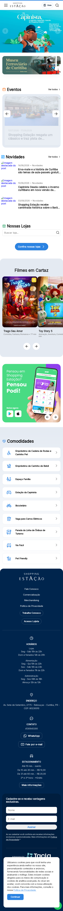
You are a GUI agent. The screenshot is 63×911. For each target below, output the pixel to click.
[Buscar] (57, 5)
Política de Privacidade (31, 606)
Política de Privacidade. (24, 890)
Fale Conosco (31, 589)
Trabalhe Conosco (31, 612)
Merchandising (31, 600)
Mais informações (31, 785)
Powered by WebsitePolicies (19, 902)
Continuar (15, 897)
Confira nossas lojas (29, 246)
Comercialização (31, 594)
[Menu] (5, 5)
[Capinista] (31, 31)
